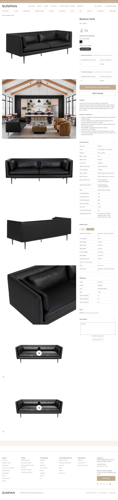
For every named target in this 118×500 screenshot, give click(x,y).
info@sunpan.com (102, 466)
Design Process (6, 462)
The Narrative (6, 478)
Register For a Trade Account (98, 87)
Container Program (26, 469)
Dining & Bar (43, 468)
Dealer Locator (110, 1)
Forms (61, 470)
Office (41, 470)
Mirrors (42, 475)
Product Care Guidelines (92, 312)
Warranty (61, 465)
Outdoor (42, 460)
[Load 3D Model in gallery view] (3, 377)
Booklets (80, 460)
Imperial (90, 229)
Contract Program (26, 462)
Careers (4, 481)
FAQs (60, 468)
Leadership (5, 465)
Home (3, 15)
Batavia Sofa (10, 15)
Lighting (42, 473)
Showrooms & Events (8, 468)
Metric (83, 229)
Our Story (5, 460)
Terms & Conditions (91, 492)
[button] (31, 6)
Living (42, 462)
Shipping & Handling (65, 462)
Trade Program (25, 460)
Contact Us (62, 473)
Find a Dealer (97, 93)
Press (3, 475)
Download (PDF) (97, 339)
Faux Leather (85, 49)
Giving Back (5, 473)
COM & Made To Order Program (27, 466)
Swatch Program (83, 465)
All (41, 478)
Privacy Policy (103, 492)
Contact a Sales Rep (26, 472)
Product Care (81, 462)
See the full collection (87, 35)
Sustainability (6, 470)
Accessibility (112, 492)
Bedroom (42, 465)
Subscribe (106, 478)
